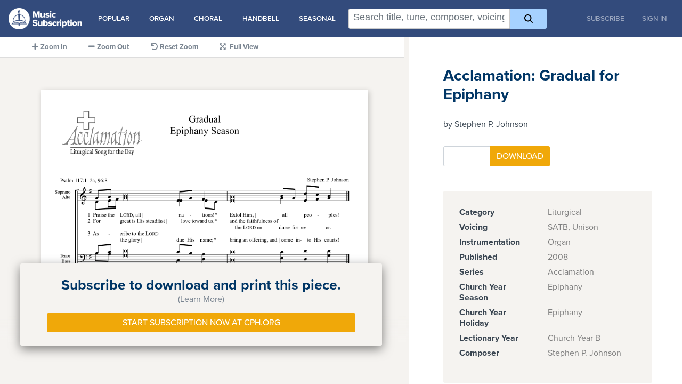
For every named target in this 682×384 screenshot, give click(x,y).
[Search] (528, 19)
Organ (161, 18)
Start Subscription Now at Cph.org (201, 322)
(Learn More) (201, 299)
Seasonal (317, 18)
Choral (208, 18)
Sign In (654, 18)
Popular (113, 18)
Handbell (260, 18)
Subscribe (605, 18)
